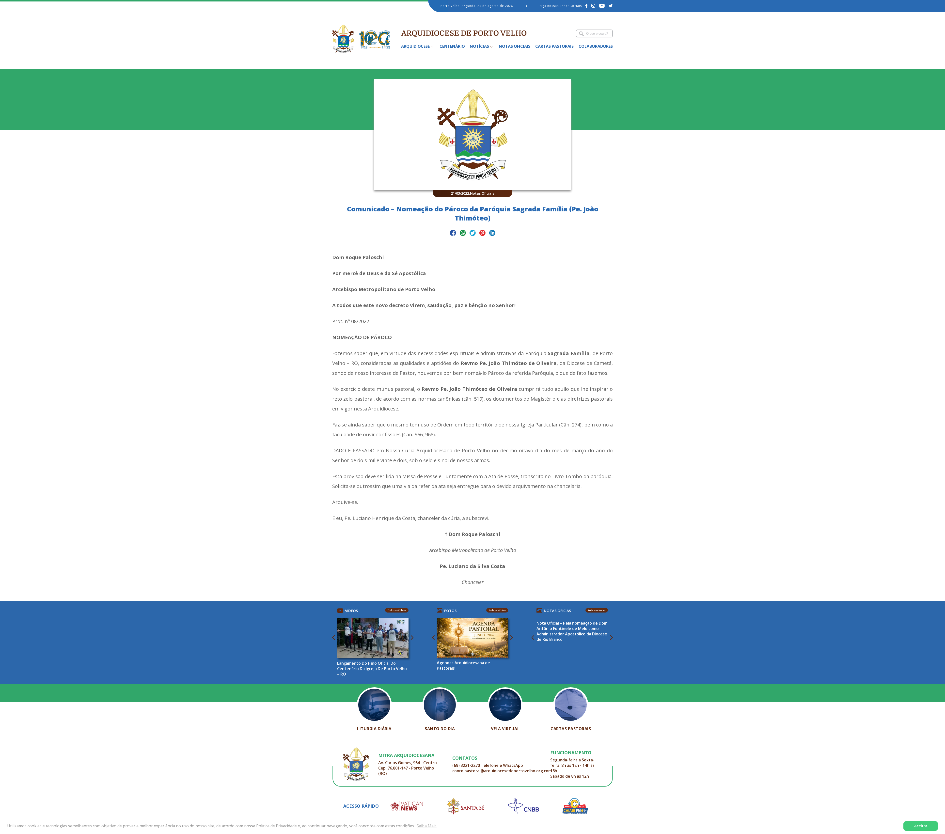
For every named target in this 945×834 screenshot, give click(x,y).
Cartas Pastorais (554, 46)
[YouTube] (602, 6)
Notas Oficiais (514, 46)
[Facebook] (586, 6)
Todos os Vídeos (397, 610)
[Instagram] (593, 6)
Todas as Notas (596, 610)
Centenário (452, 46)
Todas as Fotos (497, 610)
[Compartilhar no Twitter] (473, 233)
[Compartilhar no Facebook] (453, 233)
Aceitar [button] (920, 825)
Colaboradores (596, 46)
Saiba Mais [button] (427, 826)
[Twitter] (611, 6)
